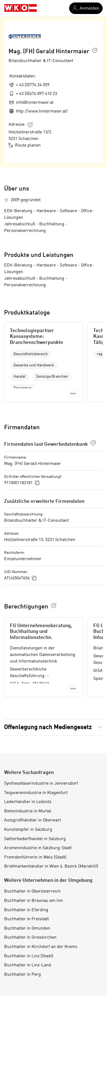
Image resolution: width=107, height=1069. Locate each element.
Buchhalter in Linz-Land (27, 965)
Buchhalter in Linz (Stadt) (28, 956)
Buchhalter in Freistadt (26, 919)
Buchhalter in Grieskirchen (30, 937)
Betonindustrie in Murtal (27, 811)
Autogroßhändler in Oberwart (32, 820)
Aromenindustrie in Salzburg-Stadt (38, 848)
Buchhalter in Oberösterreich (32, 891)
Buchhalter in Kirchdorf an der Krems (40, 947)
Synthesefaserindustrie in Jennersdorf (41, 783)
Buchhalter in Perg (22, 974)
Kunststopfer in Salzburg (28, 829)
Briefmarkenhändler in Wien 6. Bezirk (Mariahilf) (51, 866)
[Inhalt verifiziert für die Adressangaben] (30, 124)
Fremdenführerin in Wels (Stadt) (35, 857)
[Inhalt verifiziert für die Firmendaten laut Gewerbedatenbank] (93, 442)
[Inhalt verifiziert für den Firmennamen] (95, 50)
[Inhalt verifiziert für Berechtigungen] (54, 605)
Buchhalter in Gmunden (27, 928)
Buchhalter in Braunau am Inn (33, 901)
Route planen (28, 145)
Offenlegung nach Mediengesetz (48, 727)
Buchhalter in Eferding (26, 910)
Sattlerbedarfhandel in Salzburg (35, 839)
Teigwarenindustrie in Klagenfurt (36, 793)
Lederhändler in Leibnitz (27, 802)
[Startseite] (20, 8)
